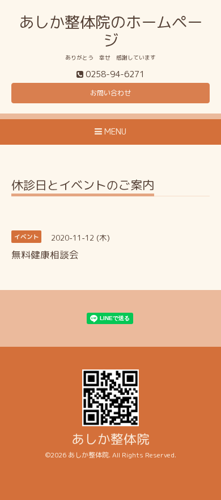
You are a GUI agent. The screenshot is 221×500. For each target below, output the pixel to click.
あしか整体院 (110, 439)
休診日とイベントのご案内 (82, 186)
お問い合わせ (110, 93)
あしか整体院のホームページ (110, 31)
